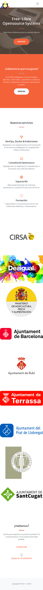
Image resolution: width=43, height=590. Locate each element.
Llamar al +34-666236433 (21, 558)
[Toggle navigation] (37, 4)
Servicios (21, 91)
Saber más (21, 42)
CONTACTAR (21, 547)
